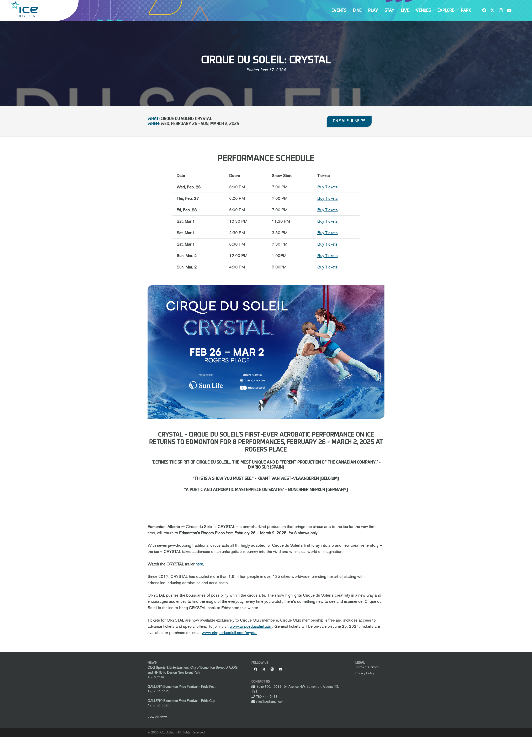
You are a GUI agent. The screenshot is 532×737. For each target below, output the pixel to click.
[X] (492, 10)
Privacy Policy (364, 673)
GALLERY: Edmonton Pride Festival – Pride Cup (181, 701)
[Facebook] (484, 10)
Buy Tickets (327, 186)
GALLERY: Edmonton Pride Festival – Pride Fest (182, 687)
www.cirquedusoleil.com (251, 626)
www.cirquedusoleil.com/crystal (229, 632)
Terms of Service (367, 667)
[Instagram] (501, 10)
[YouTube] (509, 10)
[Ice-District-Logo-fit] (24, 9)
